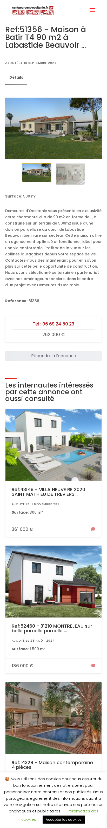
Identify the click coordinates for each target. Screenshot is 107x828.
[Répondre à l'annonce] (93, 529)
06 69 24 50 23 (58, 324)
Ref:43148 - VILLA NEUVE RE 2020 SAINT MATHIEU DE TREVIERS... (48, 491)
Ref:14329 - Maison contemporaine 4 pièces (52, 764)
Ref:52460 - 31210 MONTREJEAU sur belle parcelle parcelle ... (52, 628)
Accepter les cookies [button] (64, 819)
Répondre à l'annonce (53, 356)
